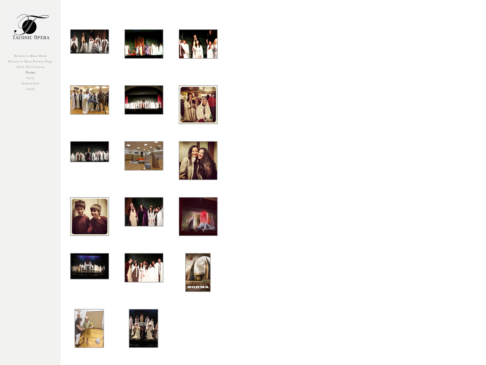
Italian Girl (30, 83)
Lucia (30, 78)
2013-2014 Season (30, 67)
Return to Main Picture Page (30, 61)
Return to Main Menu (30, 56)
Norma (30, 72)
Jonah (30, 89)
